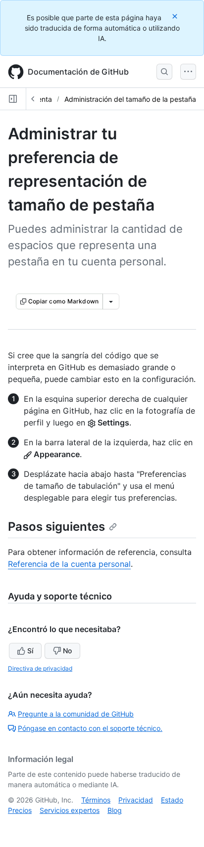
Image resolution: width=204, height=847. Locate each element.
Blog (114, 810)
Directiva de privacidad (40, 668)
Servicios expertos (70, 810)
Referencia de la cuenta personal (69, 564)
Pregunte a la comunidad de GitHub (76, 714)
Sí (30, 650)
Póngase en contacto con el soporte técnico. (90, 728)
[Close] (176, 16)
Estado (172, 800)
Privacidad (135, 800)
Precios (20, 810)
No (67, 650)
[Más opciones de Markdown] (110, 301)
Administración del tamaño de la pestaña (130, 99)
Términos (95, 800)
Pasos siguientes (56, 526)
